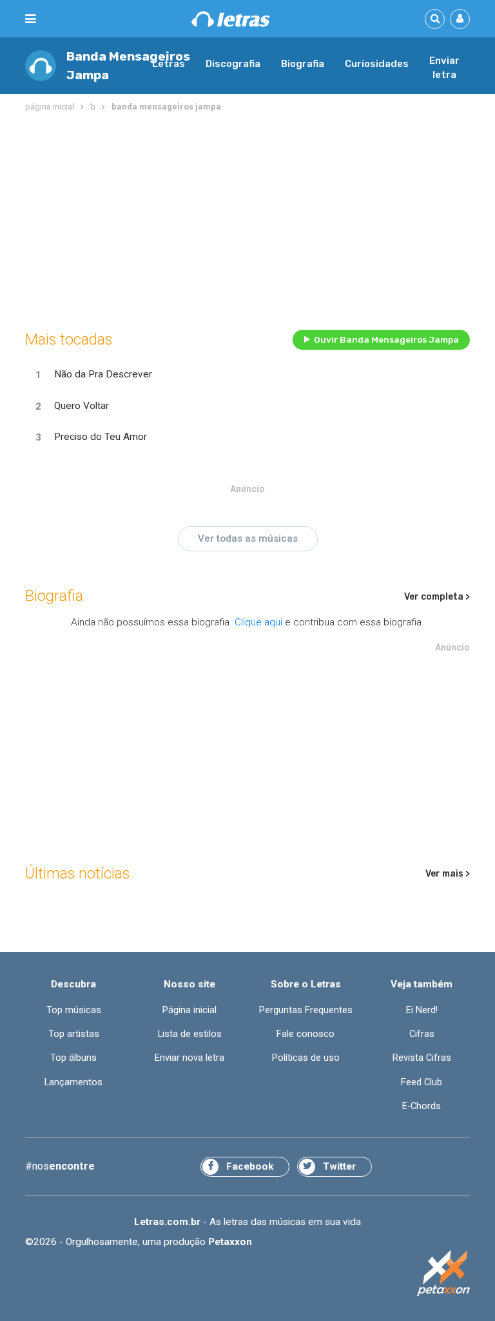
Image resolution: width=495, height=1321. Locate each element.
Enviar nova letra (189, 1057)
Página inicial (189, 1010)
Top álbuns (73, 1057)
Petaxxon (230, 1242)
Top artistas (73, 1034)
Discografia (233, 64)
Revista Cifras (422, 1057)
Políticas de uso (306, 1057)
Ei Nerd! (422, 1010)
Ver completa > (437, 596)
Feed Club (421, 1082)
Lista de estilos (190, 1034)
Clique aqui (258, 622)
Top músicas (73, 1010)
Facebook (249, 1166)
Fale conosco (306, 1034)
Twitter (339, 1166)
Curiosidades (377, 64)
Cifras (421, 1034)
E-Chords (421, 1106)
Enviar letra (444, 67)
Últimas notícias (77, 873)
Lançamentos (73, 1082)
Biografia (302, 64)
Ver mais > (447, 873)
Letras (168, 64)
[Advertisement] (247, 218)
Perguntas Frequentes (306, 1010)
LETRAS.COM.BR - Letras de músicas (230, 19)
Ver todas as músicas (248, 538)
